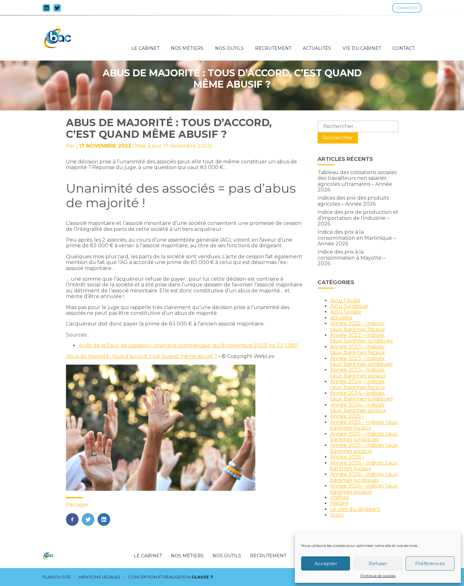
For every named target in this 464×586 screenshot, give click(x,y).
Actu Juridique (349, 306)
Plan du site (57, 577)
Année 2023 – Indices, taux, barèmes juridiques (361, 361)
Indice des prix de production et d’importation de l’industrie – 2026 (358, 218)
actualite (341, 318)
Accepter (325, 563)
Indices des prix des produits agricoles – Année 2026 (353, 201)
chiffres (339, 498)
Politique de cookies (378, 576)
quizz (337, 515)
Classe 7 (202, 576)
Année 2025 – (347, 416)
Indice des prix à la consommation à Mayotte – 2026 (351, 258)
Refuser (378, 563)
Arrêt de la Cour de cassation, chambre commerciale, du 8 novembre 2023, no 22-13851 (188, 346)
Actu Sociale (345, 312)
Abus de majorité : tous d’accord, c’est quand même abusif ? (141, 356)
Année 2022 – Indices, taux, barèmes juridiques (361, 338)
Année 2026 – (347, 457)
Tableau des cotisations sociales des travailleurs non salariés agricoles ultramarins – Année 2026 (357, 181)
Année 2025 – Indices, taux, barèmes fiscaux (364, 425)
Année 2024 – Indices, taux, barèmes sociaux (358, 407)
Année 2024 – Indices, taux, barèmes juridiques (361, 396)
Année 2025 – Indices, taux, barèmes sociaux (364, 448)
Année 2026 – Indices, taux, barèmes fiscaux (364, 466)
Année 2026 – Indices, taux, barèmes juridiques (364, 477)
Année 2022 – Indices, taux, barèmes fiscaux (357, 326)
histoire (339, 503)
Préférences (430, 563)
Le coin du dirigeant (355, 509)
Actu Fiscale (345, 300)
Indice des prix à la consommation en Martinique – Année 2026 (357, 238)
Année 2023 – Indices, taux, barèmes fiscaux (357, 349)
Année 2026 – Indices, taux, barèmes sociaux (364, 489)
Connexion (407, 8)
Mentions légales (99, 577)
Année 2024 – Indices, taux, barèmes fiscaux (357, 384)
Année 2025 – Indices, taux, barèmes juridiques (364, 436)
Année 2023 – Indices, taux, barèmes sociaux (358, 372)
